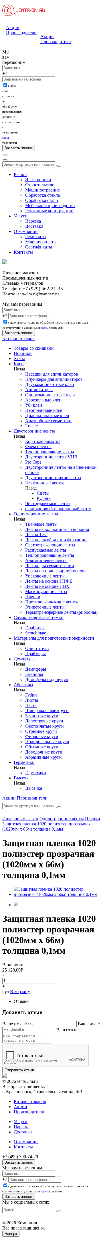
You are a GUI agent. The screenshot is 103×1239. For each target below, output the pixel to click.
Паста (31, 705)
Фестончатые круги (44, 726)
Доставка (34, 226)
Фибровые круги (41, 736)
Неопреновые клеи (43, 410)
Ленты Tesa (36, 534)
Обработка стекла (42, 195)
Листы (43, 493)
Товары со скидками (34, 348)
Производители (21, 32)
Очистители (37, 648)
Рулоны (44, 498)
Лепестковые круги (44, 720)
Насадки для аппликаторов (51, 374)
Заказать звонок (19, 1162)
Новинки (23, 353)
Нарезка (33, 221)
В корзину (20, 991)
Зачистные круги (41, 715)
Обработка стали (41, 200)
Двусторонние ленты (34, 431)
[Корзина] (5, 160)
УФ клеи (33, 405)
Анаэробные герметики (48, 420)
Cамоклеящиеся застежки (39, 617)
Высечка (22, 777)
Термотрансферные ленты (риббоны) (61, 612)
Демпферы (24, 658)
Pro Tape (33, 462)
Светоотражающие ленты (50, 544)
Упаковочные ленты (45, 575)
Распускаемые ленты (45, 550)
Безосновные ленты (44, 482)
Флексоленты (38, 446)
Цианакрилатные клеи (47, 415)
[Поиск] (5, 155)
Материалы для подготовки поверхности (54, 638)
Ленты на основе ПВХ (47, 586)
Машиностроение (42, 190)
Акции (12, 27)
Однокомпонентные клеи (50, 394)
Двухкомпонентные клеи (49, 384)
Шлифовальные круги (47, 710)
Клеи (19, 363)
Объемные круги (41, 746)
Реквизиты (35, 236)
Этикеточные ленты (45, 607)
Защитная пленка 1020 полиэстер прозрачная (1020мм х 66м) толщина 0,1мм (46, 826)
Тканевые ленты (41, 524)
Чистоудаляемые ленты (47, 503)
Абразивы (23, 684)
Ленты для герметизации (49, 565)
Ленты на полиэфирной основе (55, 570)
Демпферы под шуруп (46, 679)
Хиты (19, 358)
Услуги (20, 215)
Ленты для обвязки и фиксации (56, 539)
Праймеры (35, 653)
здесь (5, 137)
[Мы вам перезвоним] (3, 48)
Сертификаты (38, 246)
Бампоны (34, 674)
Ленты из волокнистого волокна (57, 529)
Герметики (24, 762)
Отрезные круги (41, 731)
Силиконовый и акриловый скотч (58, 508)
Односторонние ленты (36, 513)
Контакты (23, 252)
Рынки (20, 174)
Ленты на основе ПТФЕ (48, 581)
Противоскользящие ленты (51, 601)
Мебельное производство (50, 205)
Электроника (38, 179)
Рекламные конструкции (49, 210)
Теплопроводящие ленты (49, 451)
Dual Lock (35, 627)
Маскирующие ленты (46, 591)
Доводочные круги (43, 751)
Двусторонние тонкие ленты (53, 477)
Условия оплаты (41, 241)
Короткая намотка (42, 441)
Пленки (32, 596)
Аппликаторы (39, 389)
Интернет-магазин (20, 818)
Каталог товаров (18, 338)
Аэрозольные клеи (43, 399)
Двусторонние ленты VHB (51, 456)
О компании (26, 231)
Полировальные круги (47, 741)
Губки (31, 695)
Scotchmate (35, 632)
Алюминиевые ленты (46, 560)
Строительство (39, 184)
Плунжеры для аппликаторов (54, 379)
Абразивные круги (43, 757)
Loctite (31, 425)
